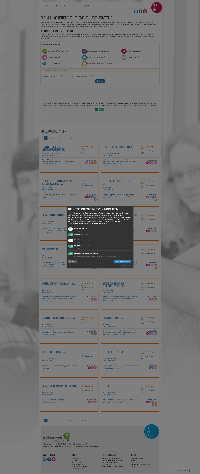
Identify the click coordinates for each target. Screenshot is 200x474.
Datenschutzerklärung (97, 219)
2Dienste (77, 231)
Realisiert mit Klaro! (126, 265)
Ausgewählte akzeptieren (122, 262)
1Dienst (77, 242)
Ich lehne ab (72, 262)
